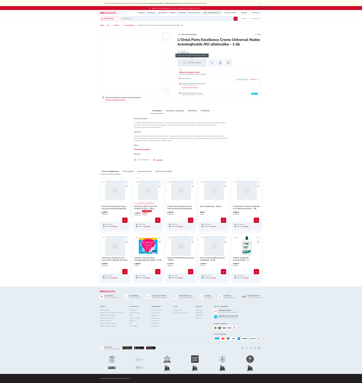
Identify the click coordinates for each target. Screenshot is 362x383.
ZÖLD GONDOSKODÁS (211, 13)
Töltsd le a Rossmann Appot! (115, 100)
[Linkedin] (259, 348)
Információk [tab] (192, 111)
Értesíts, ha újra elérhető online (190, 87)
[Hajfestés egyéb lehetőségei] (120, 25)
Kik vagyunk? (132, 310)
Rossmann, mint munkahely (180, 313)
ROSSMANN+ (151, 13)
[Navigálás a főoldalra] (108, 13)
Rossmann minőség (134, 313)
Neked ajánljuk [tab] (128, 171)
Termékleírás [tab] (157, 111)
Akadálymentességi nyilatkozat (108, 326)
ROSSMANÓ (182, 13)
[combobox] (176, 18)
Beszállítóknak (199, 315)
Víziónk (131, 315)
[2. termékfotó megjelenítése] (166, 45)
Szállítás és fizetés (104, 310)
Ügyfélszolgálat (200, 313)
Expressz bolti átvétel (171, 3)
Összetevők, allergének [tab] (175, 111)
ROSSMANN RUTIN (194, 13)
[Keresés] (236, 19)
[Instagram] (251, 348)
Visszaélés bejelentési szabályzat (108, 323)
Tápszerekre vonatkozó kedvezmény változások (112, 313)
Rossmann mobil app (156, 310)
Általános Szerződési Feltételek (108, 315)
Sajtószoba (132, 320)
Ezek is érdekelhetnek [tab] (110, 171)
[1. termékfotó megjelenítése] (166, 36)
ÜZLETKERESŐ (162, 13)
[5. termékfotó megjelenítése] (166, 72)
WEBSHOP (141, 13)
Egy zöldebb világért (134, 318)
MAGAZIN (172, 13)
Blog (130, 323)
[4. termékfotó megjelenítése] (166, 63)
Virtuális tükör (155, 323)
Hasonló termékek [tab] (145, 171)
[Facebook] (246, 348)
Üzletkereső (199, 318)
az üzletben (114, 226)
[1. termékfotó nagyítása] (130, 63)
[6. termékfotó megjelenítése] (166, 81)
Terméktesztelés (155, 326)
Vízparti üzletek (155, 320)
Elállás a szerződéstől (105, 320)
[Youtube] (255, 348)
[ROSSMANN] (107, 291)
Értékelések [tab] (205, 111)
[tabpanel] (181, 139)
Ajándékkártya (155, 315)
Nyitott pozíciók (177, 310)
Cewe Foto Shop (155, 313)
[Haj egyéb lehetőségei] (110, 25)
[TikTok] (242, 348)
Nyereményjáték (133, 326)
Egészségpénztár (155, 318)
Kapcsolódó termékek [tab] (164, 171)
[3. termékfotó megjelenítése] (166, 54)
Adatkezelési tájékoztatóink (107, 318)
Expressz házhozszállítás (156, 3)
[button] (232, 13)
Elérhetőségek (199, 310)
